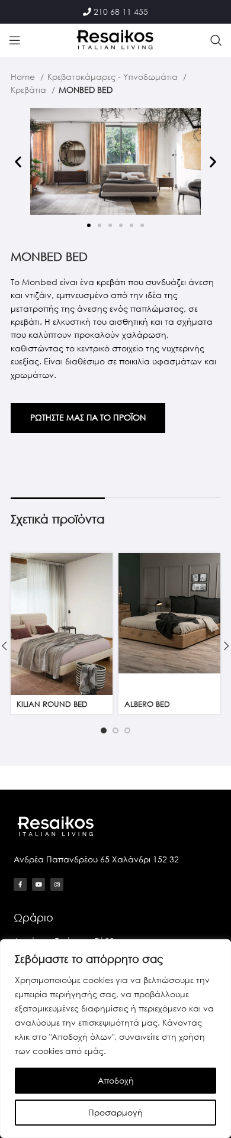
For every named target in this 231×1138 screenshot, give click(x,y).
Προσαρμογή (115, 1112)
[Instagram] (56, 884)
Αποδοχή (116, 1080)
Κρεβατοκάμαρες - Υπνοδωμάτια (113, 76)
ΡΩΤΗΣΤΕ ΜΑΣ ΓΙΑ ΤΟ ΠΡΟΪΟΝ (88, 417)
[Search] (216, 40)
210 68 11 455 (121, 11)
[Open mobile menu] (15, 40)
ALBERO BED (147, 704)
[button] (18, 161)
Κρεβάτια (30, 89)
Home (24, 76)
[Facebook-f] (20, 884)
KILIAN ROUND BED (52, 704)
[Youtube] (38, 884)
